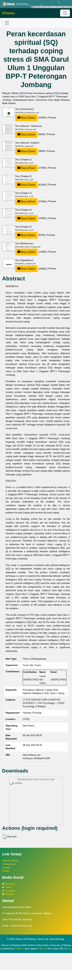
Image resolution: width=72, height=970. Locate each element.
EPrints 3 (19, 948)
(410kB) (33, 117)
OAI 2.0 (42, 948)
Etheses (8, 13)
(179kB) (33, 167)
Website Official (10, 860)
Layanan (6, 867)
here (69, 949)
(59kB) (33, 151)
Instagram (9, 890)
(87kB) (33, 235)
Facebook (9, 884)
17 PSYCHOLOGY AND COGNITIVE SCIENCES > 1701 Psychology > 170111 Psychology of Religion (43, 703)
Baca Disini (27, 117)
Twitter (8, 887)
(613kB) (33, 184)
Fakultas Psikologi (32, 712)
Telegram (9, 894)
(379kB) (33, 201)
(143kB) (33, 251)
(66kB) (33, 134)
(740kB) (33, 218)
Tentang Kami (9, 864)
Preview (52, 117)
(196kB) (33, 268)
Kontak (5, 870)
